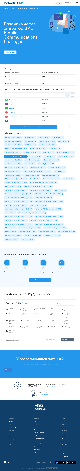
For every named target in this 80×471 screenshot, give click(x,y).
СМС (10, 433)
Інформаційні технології (40, 444)
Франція (39, 327)
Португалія (39, 321)
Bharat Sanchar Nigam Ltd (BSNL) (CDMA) (37, 171)
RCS (10, 444)
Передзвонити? (50, 386)
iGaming (36, 435)
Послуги (11, 430)
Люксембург (53, 316)
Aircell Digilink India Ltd (12, 152)
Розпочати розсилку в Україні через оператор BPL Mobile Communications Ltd (34, 127)
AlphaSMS (6, 8)
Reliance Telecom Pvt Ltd (47, 141)
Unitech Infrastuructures (33, 235)
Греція (51, 308)
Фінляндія (39, 326)
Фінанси (36, 424)
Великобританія (40, 308)
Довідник (64, 436)
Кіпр (37, 313)
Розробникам (65, 439)
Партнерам (65, 456)
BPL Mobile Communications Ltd (15, 156)
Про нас (11, 421)
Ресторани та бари (39, 438)
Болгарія (24, 310)
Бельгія (24, 308)
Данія (65, 308)
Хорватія (52, 326)
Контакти (63, 127)
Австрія (11, 308)
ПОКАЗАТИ (65, 340)
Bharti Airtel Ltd (30, 137)
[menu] (77, 3)
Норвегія (11, 323)
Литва (51, 314)
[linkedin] (51, 462)
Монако (67, 317)
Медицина (36, 427)
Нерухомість (37, 449)
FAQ (63, 453)
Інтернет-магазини (39, 432)
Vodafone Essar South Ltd (13, 137)
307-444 (32, 385)
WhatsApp (11, 439)
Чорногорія (67, 327)
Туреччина (11, 326)
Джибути (66, 310)
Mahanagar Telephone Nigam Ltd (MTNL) (18, 209)
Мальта (66, 314)
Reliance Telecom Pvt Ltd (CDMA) (16, 182)
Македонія (67, 313)
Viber (10, 436)
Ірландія (24, 313)
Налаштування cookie (52, 468)
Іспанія (23, 314)
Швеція (11, 332)
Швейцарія (12, 330)
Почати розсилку (40, 279)
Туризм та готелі (38, 441)
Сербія (66, 320)
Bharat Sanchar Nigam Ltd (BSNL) (16, 167)
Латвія (52, 313)
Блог (63, 433)
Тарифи (13, 8)
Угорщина (25, 326)
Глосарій (64, 441)
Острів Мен (26, 320)
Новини (10, 424)
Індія (18, 8)
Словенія (66, 323)
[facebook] (48, 462)
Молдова (67, 316)
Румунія (52, 320)
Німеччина (11, 321)
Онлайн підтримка (44, 394)
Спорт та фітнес (38, 446)
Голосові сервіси (13, 441)
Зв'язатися (7, 370)
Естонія (10, 313)
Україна (24, 327)
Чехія (65, 326)
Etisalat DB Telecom (11, 239)
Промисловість (38, 429)
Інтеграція (64, 444)
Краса (35, 452)
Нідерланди (12, 320)
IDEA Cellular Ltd (57, 137)
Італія (23, 316)
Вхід (66, 4)
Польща (38, 320)
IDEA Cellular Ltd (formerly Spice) (16, 148)
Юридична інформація (14, 427)
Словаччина (67, 321)
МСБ (35, 421)
